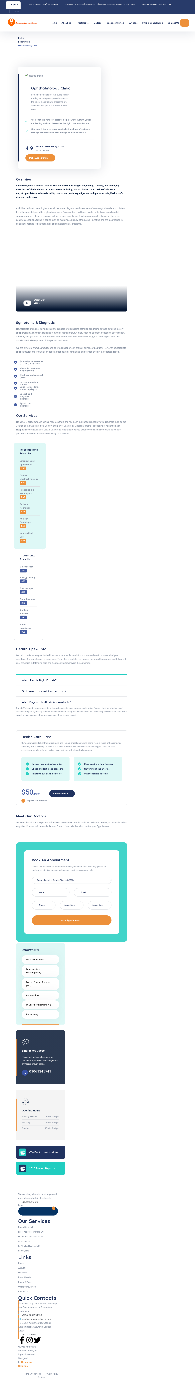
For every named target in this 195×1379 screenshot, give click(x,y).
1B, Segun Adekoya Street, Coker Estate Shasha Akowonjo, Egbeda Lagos (104, 4)
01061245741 (40, 1071)
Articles (133, 23)
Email (20, 1205)
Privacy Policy (52, 1374)
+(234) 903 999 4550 (50, 4)
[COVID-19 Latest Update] (22, 1152)
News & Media (24, 1277)
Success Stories (115, 23)
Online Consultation (152, 23)
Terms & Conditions (32, 1374)
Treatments (82, 23)
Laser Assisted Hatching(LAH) (33, 971)
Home (54, 23)
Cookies (41, 1377)
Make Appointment (70, 920)
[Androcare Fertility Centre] (17, 23)
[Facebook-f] (21, 1340)
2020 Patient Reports (42, 1168)
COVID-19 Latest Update (43, 1152)
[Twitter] (37, 1340)
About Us (66, 23)
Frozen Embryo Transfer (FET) (38, 984)
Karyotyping (32, 1014)
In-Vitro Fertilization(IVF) (38, 1005)
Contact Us (173, 23)
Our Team (22, 1272)
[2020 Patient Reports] (22, 1168)
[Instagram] (29, 1340)
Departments (24, 42)
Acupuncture (32, 995)
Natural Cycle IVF (35, 959)
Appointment (184, 23)
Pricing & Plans (25, 1282)
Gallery (97, 23)
